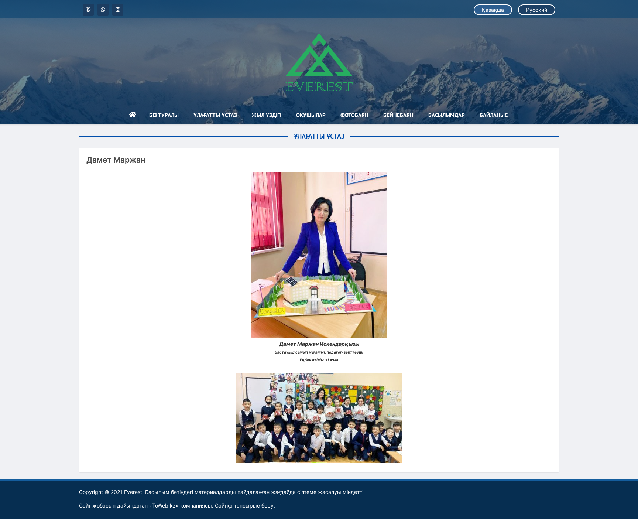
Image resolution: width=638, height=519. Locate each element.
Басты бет (132, 115)
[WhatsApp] (103, 10)
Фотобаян (354, 115)
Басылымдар (446, 115)
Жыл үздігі (266, 115)
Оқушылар (311, 115)
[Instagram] (117, 10)
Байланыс (494, 115)
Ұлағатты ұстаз (215, 115)
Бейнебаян (398, 115)
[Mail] (88, 10)
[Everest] (319, 62)
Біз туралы (164, 115)
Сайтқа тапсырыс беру (244, 505)
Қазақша (493, 10)
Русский (536, 10)
